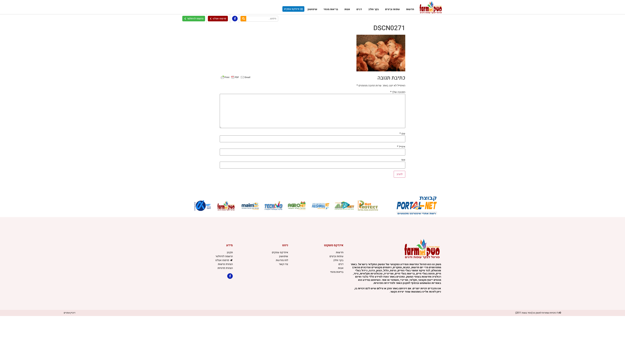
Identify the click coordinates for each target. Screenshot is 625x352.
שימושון (312, 9)
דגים (359, 9)
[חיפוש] (243, 18)
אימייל (401, 146)
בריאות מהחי (331, 9)
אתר (403, 160)
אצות (347, 9)
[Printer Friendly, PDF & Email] (235, 77)
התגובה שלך (397, 92)
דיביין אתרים (69, 313)
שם (402, 133)
